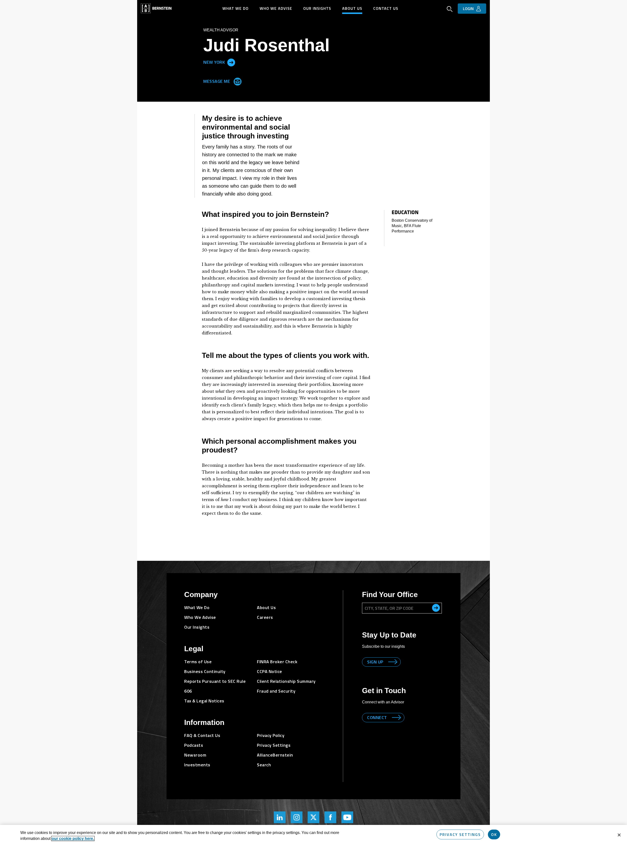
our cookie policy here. (73, 838)
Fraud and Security (276, 691)
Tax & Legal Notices (204, 701)
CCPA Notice (269, 671)
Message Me (217, 81)
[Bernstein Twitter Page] (313, 817)
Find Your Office (390, 594)
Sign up (375, 662)
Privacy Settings (460, 834)
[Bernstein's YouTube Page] (347, 817)
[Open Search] (449, 9)
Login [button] (468, 9)
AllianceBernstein (275, 755)
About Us (352, 8)
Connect (377, 717)
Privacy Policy (270, 735)
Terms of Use (198, 661)
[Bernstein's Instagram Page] (296, 817)
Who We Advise (276, 8)
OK (494, 834)
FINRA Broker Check (277, 661)
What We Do (235, 8)
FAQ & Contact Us (202, 735)
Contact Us (385, 8)
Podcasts (193, 745)
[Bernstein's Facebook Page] (330, 817)
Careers (265, 617)
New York (214, 62)
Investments (197, 764)
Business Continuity (205, 671)
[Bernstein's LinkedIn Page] (280, 817)
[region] (313, 835)
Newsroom (195, 755)
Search (264, 764)
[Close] (619, 835)
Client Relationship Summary (286, 681)
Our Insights (317, 8)
